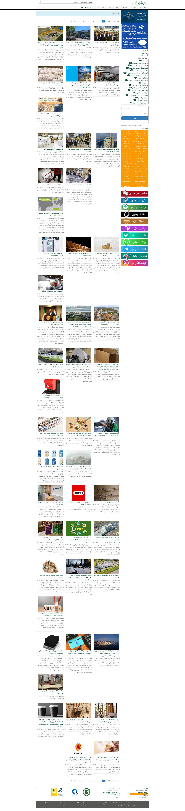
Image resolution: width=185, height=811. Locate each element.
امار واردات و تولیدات (141, 790)
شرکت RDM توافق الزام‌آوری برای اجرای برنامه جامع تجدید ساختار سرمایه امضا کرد (50, 614)
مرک (117, 797)
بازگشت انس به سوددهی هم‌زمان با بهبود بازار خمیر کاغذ (106, 576)
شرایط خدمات (47, 803)
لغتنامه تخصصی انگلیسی (87, 805)
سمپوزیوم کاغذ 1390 (113, 794)
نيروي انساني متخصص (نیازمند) (138, 75)
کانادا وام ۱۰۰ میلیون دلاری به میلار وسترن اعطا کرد (107, 538)
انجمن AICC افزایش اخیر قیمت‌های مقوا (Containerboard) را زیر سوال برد (80, 254)
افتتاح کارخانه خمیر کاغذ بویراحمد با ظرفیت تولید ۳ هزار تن (107, 43)
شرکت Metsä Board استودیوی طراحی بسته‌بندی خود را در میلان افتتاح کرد (109, 720)
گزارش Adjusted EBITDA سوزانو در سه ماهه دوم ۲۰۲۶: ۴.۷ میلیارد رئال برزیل (78, 365)
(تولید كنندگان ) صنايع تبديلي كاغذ (137, 95)
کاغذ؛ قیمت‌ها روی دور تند (112, 502)
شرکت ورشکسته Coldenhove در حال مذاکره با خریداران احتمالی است (78, 720)
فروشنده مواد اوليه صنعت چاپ (138, 90)
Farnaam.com (74, 805)
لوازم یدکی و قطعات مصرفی (139, 103)
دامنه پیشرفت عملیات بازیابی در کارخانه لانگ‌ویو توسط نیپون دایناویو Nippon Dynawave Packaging (80, 85)
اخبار (117, 7)
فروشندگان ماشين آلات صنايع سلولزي (136, 73)
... (77, 21)
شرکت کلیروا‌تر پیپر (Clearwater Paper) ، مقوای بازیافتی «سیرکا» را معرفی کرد (52, 538)
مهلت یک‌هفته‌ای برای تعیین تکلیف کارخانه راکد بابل (79, 150)
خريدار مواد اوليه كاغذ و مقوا (139, 63)
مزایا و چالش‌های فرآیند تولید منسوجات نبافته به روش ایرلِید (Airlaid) (106, 84)
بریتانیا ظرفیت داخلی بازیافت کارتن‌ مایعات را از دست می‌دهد (51, 467)
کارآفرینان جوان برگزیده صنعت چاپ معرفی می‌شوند (79, 186)
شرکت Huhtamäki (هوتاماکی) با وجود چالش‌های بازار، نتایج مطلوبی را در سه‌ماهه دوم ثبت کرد (79, 577)
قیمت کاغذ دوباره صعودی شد (55, 185)
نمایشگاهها (142, 796)
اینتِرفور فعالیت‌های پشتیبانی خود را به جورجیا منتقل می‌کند (50, 503)
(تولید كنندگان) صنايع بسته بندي (137, 68)
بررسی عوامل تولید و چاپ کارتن (110, 792)
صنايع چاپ (143, 83)
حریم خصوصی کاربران (133, 805)
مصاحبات (103, 7)
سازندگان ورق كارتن (141, 78)
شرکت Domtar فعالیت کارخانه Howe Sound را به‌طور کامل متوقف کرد (106, 150)
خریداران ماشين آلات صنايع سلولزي (137, 80)
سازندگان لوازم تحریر (141, 100)
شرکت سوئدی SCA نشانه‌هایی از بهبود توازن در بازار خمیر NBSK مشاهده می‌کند (106, 652)
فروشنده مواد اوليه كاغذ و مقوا (138, 66)
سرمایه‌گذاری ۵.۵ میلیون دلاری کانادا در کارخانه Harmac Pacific (52, 254)
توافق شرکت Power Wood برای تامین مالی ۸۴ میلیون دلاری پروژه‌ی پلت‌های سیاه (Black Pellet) (50, 44)
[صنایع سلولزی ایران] (141, 3)
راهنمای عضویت (121, 805)
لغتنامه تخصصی (101, 805)
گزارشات (96, 7)
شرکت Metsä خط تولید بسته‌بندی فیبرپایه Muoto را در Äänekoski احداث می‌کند (79, 434)
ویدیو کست (115, 796)
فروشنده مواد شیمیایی (140, 93)
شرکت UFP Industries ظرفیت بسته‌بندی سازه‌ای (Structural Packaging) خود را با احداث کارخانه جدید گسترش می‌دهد (108, 366)
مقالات (111, 7)
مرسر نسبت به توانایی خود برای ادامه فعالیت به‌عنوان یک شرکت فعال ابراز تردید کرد (78, 467)
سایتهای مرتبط (58, 803)
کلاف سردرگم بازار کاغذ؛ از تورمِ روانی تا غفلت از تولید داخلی (51, 84)
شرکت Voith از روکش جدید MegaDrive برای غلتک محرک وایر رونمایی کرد (51, 652)
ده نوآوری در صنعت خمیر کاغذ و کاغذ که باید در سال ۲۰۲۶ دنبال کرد (51, 114)
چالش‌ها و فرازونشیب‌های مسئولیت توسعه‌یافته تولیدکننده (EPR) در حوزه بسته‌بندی (80, 539)
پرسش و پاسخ (68, 803)
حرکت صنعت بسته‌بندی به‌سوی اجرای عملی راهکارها (51, 576)
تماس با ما (122, 803)
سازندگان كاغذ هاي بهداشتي (139, 88)
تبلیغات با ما (114, 803)
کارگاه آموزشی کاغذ (113, 789)
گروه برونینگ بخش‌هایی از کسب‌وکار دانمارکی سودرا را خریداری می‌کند (51, 214)
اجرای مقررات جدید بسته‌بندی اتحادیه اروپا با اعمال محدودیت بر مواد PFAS (107, 254)
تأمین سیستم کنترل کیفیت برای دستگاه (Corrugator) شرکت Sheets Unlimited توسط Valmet (107, 435)
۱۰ (80, 21)
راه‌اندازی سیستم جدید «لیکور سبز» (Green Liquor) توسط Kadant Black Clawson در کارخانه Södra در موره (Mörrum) (79, 324)
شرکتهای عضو (125, 7)
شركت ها (143, 61)
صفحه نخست (143, 7)
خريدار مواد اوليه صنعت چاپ (139, 85)
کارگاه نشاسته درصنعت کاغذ (111, 790)
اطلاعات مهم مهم (142, 789)
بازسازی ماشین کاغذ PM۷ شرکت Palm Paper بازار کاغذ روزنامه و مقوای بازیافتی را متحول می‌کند (79, 653)
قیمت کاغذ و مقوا (142, 792)
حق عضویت (111, 805)
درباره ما (139, 803)
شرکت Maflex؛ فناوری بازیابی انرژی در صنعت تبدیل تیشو (50, 692)
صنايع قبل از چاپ (142, 98)
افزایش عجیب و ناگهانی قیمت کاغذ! (53, 149)
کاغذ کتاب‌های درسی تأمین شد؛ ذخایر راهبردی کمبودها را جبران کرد (50, 365)
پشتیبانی (105, 803)
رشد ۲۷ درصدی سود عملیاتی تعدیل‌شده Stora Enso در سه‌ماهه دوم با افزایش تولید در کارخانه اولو (78, 759)
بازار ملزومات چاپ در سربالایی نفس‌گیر (52, 291)
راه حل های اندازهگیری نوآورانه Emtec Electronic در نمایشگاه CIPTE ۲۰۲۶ (53, 396)
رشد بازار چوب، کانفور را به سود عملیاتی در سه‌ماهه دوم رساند (79, 503)
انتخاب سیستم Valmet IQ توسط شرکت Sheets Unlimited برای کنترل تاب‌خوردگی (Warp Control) (78, 44)
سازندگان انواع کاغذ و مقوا (139, 71)
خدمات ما (130, 803)
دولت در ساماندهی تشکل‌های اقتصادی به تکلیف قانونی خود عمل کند (51, 323)
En (82, 7)
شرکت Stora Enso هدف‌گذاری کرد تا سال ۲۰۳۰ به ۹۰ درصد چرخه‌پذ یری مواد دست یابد (107, 759)
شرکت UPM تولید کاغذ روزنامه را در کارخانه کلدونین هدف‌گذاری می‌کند (51, 434)
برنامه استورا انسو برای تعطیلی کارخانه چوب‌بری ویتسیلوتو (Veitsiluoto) (108, 323)
